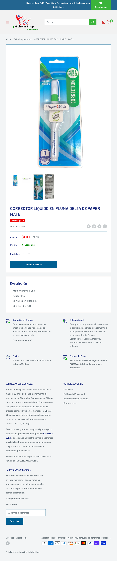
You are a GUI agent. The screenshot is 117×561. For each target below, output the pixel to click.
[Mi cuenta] (103, 22)
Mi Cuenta (68, 389)
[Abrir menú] (7, 22)
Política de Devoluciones (75, 398)
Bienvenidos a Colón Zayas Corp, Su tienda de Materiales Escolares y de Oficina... (58, 5)
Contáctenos (69, 403)
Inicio (8, 39)
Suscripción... (101, 7)
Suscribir (14, 521)
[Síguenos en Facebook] (8, 543)
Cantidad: (15, 254)
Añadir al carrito (34, 264)
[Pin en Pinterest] (94, 226)
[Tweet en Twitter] (99, 226)
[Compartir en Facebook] (89, 226)
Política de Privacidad (74, 393)
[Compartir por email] (105, 226)
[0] (109, 22)
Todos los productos (23, 39)
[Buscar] (92, 22)
